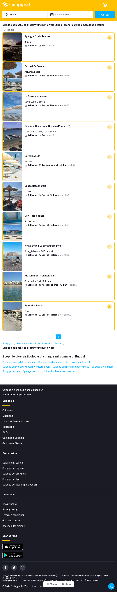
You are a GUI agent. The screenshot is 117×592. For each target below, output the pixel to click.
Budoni (58, 343)
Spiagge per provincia (14, 473)
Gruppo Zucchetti (22, 394)
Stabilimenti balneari (13, 462)
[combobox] (25, 14)
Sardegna (22, 343)
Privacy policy (9, 509)
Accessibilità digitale (13, 526)
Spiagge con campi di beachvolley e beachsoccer (49, 371)
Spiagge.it (7, 343)
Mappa (53, 584)
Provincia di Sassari (40, 343)
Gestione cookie (11, 520)
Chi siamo (7, 410)
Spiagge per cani (11, 371)
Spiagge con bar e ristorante (53, 362)
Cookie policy (9, 504)
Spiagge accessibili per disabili (19, 362)
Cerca (105, 14)
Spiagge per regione (13, 468)
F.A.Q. (5, 432)
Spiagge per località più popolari (19, 484)
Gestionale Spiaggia (13, 437)
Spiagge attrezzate (81, 362)
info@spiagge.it (72, 580)
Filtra (68, 584)
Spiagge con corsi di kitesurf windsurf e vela (26, 366)
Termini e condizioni (13, 515)
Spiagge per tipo (11, 479)
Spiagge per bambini (102, 366)
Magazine (7, 415)
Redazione (8, 426)
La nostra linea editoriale (15, 421)
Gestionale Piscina (12, 443)
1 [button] (58, 336)
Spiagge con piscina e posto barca (70, 366)
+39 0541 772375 (57, 580)
